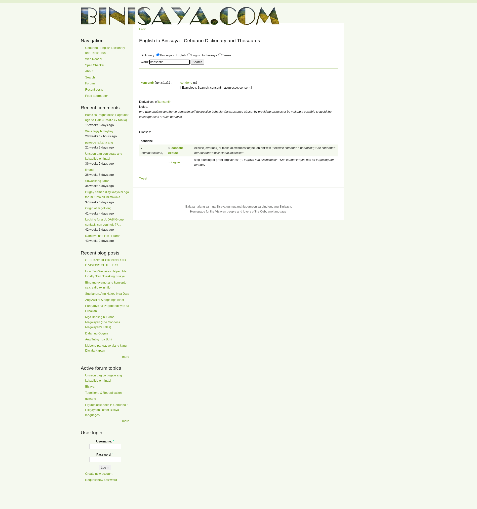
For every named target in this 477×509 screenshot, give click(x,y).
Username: (105, 441)
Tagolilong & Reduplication (103, 393)
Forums (90, 83)
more (125, 357)
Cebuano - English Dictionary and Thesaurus (105, 50)
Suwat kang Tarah (97, 181)
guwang (90, 398)
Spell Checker (94, 65)
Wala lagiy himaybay (99, 131)
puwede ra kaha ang (99, 142)
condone (186, 82)
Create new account (98, 473)
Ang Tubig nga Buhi (98, 339)
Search (90, 77)
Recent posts (94, 89)
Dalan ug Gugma (96, 333)
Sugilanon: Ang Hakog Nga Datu (107, 293)
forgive (175, 162)
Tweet (143, 178)
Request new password (101, 480)
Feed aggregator (96, 96)
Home (142, 29)
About (89, 71)
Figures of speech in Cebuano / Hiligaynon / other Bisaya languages (106, 410)
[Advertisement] (368, 113)
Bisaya (89, 386)
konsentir (164, 102)
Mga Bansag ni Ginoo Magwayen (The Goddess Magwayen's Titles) (102, 322)
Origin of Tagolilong (98, 208)
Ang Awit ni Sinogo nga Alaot (104, 300)
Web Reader (93, 59)
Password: (105, 454)
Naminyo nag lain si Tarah (102, 236)
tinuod (89, 170)
